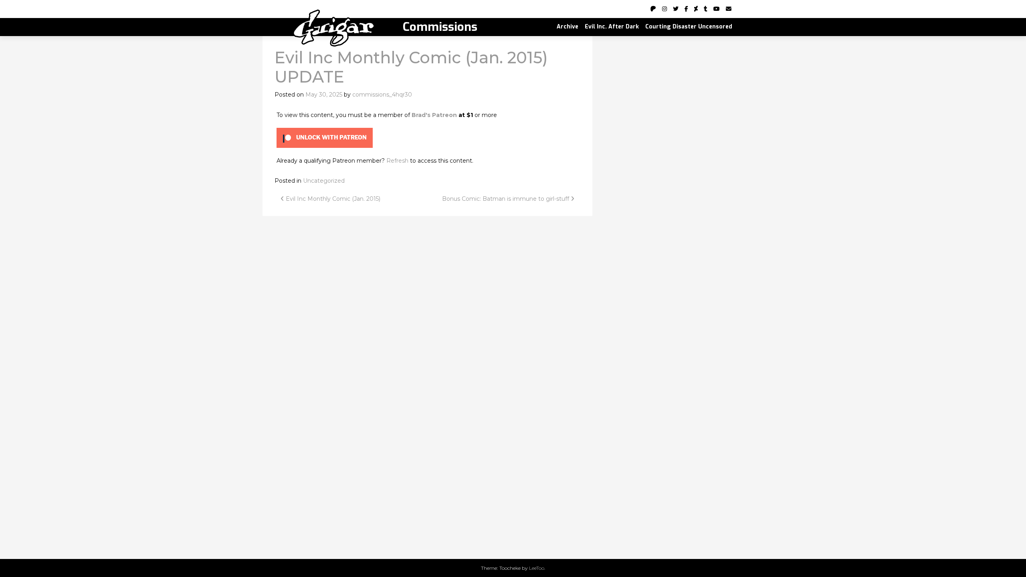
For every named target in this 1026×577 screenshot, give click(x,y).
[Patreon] (653, 8)
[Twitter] (676, 8)
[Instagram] (664, 8)
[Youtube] (716, 8)
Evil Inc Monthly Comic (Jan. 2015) (332, 198)
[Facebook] (686, 8)
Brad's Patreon (434, 115)
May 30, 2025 (323, 94)
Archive (567, 26)
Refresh (397, 160)
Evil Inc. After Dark (612, 26)
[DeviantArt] (696, 8)
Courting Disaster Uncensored (688, 26)
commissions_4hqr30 (382, 94)
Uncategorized (324, 180)
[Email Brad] (728, 8)
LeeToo (536, 568)
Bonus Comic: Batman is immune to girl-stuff (506, 198)
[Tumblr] (705, 8)
